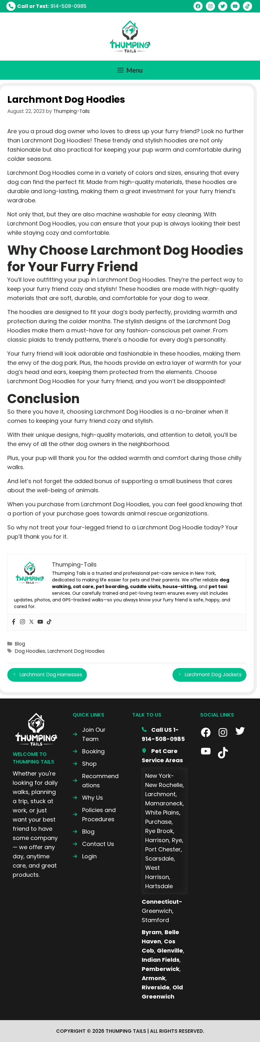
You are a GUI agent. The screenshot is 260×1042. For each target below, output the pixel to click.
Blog (20, 643)
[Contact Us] (93, 844)
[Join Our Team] (96, 734)
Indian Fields (160, 960)
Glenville (170, 950)
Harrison (157, 840)
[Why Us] (88, 797)
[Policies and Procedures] (96, 814)
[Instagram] (22, 622)
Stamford (155, 920)
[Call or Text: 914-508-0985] (46, 6)
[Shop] (85, 763)
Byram (152, 932)
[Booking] (89, 751)
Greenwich (157, 911)
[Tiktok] (49, 622)
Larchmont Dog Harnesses (51, 674)
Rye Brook (159, 831)
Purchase (158, 822)
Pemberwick (160, 969)
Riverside (156, 987)
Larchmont (160, 794)
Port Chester (163, 849)
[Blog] (83, 831)
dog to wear (190, 298)
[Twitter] (31, 622)
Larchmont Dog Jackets (213, 674)
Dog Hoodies (30, 651)
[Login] (85, 856)
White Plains (162, 812)
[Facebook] (13, 622)
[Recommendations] (96, 780)
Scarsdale (159, 858)
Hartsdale (159, 886)
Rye (177, 840)
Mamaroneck (164, 803)
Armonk (154, 978)
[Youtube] (40, 622)
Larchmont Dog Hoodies (76, 651)
